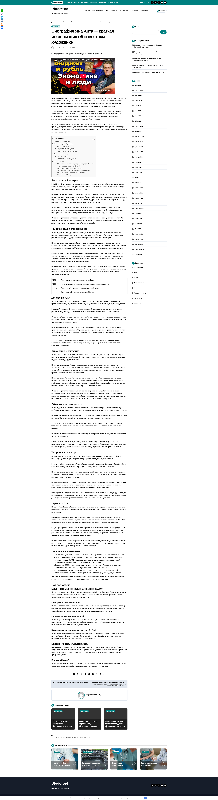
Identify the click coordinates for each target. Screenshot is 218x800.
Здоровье (114, 11)
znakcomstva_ (112, 726)
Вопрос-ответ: (59, 161)
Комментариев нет (82, 48)
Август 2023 (138, 162)
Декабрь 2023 (139, 147)
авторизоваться (85, 737)
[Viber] (2, 14)
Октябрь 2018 (139, 244)
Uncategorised (56, 26)
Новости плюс (138, 288)
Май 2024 (138, 121)
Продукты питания (97, 11)
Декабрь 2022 (139, 167)
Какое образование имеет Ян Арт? (72, 168)
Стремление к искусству (66, 149)
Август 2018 (138, 254)
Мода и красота (123, 11)
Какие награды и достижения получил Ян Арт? (75, 170)
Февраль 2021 (139, 182)
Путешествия (134, 11)
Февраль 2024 (139, 136)
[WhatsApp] (2, 10)
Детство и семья (63, 146)
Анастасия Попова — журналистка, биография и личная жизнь (88, 725)
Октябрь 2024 (139, 95)
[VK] (2, 21)
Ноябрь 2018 (139, 239)
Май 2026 (138, 85)
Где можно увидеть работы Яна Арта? (73, 173)
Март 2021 (138, 177)
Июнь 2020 (138, 224)
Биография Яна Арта (62, 141)
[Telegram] (2, 17)
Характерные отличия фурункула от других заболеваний (114, 723)
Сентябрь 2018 (139, 249)
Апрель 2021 (138, 172)
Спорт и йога (144, 11)
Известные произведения (67, 159)
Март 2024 (138, 131)
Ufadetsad (59, 9)
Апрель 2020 (139, 234)
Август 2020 (138, 213)
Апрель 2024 (139, 126)
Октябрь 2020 (139, 203)
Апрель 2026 (139, 90)
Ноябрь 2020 (139, 198)
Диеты (107, 11)
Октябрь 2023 (139, 157)
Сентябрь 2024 (139, 100)
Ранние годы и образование (64, 144)
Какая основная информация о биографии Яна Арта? (77, 164)
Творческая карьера (61, 154)
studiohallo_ (95, 694)
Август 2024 (138, 105)
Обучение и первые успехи (67, 151)
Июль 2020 (138, 218)
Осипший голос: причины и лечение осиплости (149, 72)
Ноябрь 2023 (139, 152)
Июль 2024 (138, 111)
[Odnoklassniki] (2, 24)
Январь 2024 (139, 141)
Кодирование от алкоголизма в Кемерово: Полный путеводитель (147, 59)
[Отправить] (2, 27)
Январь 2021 (139, 188)
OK (146, 798)
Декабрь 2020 (139, 193)
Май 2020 (138, 229)
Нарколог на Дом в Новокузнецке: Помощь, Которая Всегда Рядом (148, 46)
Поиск (137, 27)
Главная (87, 11)
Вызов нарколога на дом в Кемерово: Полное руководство (148, 66)
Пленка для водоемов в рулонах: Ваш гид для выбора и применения (149, 53)
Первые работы (62, 156)
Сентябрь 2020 (139, 208)
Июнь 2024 (138, 116)
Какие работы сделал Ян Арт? (70, 166)
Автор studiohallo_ (60, 48)
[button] (92, 138)
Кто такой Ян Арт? (66, 175)
